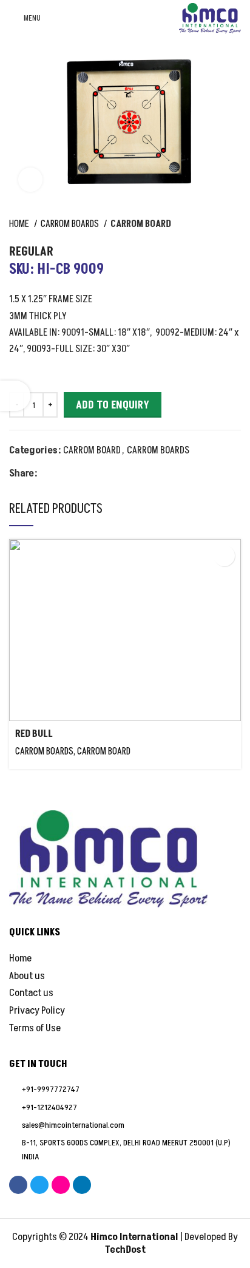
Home (20, 224)
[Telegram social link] (103, 473)
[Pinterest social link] (76, 473)
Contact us (31, 993)
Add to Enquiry (112, 405)
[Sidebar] (15, 396)
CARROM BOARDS (71, 224)
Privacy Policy (37, 1011)
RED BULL (34, 734)
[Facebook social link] (48, 473)
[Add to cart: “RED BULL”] (224, 555)
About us (27, 976)
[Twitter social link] (62, 473)
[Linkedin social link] (89, 473)
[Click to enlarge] (30, 180)
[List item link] (125, 1089)
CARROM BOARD (140, 224)
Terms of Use (35, 1029)
